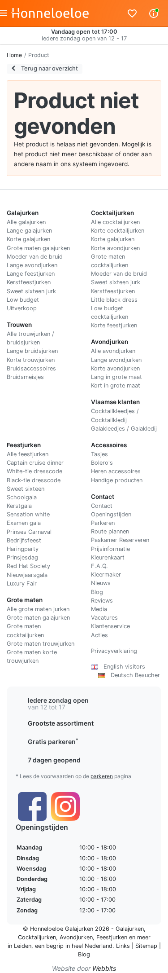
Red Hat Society (28, 566)
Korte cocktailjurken (117, 230)
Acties (99, 635)
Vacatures (104, 617)
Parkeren (103, 523)
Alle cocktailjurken (115, 222)
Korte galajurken (28, 239)
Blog (97, 592)
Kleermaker (106, 574)
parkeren (101, 776)
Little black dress (114, 299)
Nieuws (101, 583)
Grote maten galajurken (38, 248)
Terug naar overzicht (49, 68)
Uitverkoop (22, 308)
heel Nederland (92, 945)
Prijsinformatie (110, 549)
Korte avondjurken (115, 248)
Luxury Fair (22, 583)
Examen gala (24, 523)
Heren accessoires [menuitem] (116, 471)
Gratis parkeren (53, 741)
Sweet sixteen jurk (31, 291)
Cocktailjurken (37, 937)
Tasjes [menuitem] (99, 454)
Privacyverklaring (114, 650)
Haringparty (23, 549)
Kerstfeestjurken (29, 282)
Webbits (104, 968)
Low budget (23, 299)
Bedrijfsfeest (24, 540)
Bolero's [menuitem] (102, 462)
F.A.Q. (99, 566)
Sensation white (28, 514)
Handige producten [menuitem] (116, 480)
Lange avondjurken (32, 265)
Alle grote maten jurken (38, 609)
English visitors (121, 666)
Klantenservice (110, 626)
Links (123, 945)
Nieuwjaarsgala (27, 575)
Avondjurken (76, 937)
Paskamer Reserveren (120, 540)
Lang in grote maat (116, 377)
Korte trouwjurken (31, 360)
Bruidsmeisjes (25, 377)
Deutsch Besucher (132, 675)
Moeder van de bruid (35, 256)
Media (99, 609)
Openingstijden (111, 514)
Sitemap (146, 945)
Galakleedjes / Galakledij (124, 428)
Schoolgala (22, 497)
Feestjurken (111, 937)
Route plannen (110, 531)
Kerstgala (19, 505)
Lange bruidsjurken (32, 351)
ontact (103, 505)
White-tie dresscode (34, 471)
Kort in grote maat (115, 385)
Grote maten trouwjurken (40, 643)
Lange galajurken (29, 230)
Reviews (102, 600)
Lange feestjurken (31, 273)
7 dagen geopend (54, 760)
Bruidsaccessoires (31, 368)
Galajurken (130, 928)
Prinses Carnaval (29, 531)
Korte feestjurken (114, 325)
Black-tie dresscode (33, 480)
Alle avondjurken (113, 351)
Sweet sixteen (25, 488)
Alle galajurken (26, 222)
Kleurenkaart (108, 557)
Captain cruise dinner (35, 462)
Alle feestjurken (27, 454)
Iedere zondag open (58, 700)
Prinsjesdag (22, 557)
